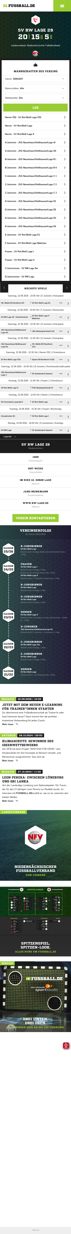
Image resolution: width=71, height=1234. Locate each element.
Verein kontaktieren (35, 518)
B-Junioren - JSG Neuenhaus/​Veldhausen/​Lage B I (30, 159)
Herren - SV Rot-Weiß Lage (18, 125)
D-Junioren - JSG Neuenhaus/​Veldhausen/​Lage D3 (30, 218)
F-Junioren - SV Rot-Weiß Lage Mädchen (25, 243)
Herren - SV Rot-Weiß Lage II (19, 134)
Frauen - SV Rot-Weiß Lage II (20, 260)
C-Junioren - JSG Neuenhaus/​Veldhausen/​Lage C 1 (31, 176)
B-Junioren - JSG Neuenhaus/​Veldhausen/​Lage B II (31, 167)
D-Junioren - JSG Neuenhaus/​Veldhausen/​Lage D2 (30, 209)
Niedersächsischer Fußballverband (43, 45)
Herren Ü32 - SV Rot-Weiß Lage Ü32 (23, 117)
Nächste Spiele (35, 288)
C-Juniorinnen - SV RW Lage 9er (21, 268)
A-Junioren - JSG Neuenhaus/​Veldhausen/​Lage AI (30, 142)
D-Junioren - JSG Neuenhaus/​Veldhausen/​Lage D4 (30, 226)
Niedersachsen (35, 448)
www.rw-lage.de (36, 503)
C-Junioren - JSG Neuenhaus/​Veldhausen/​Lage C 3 (31, 193)
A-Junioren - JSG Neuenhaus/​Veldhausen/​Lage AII (30, 151)
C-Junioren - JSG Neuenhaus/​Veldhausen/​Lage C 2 (31, 184)
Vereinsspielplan (4, 288)
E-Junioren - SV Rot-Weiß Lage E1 (22, 235)
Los (36, 107)
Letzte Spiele (67, 288)
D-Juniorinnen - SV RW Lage (19, 276)
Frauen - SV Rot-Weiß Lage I (19, 251)
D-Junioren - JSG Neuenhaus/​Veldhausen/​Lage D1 (30, 201)
